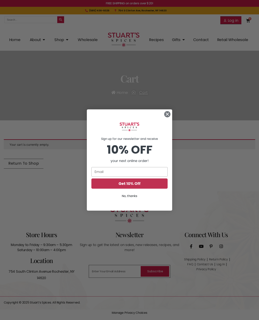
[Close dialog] (167, 114)
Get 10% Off (129, 183)
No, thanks (129, 196)
